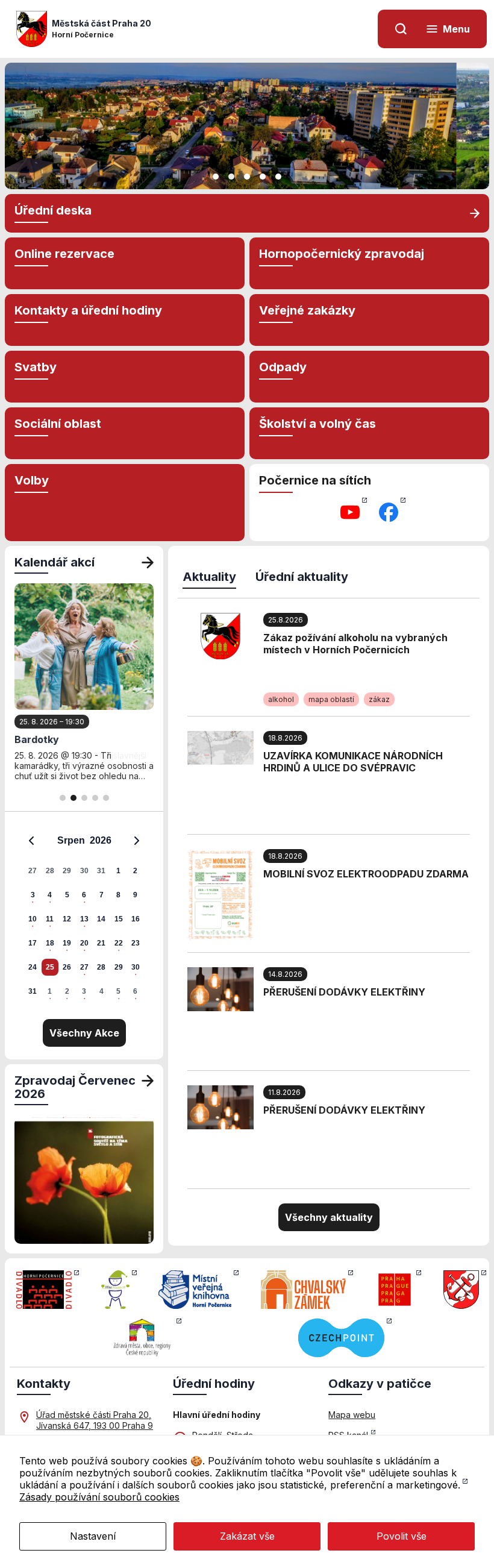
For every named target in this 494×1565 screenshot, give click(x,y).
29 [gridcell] (67, 871)
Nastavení (93, 1536)
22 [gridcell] (118, 943)
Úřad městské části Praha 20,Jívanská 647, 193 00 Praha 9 (94, 1420)
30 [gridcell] (84, 871)
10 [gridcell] (32, 919)
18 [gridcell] (50, 943)
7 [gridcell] (101, 895)
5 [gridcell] (67, 895)
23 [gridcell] (135, 943)
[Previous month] (31, 840)
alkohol (281, 699)
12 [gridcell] (67, 919)
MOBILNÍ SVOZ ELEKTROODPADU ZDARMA (366, 874)
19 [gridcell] (67, 943)
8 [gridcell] (118, 895)
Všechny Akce (84, 1033)
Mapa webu (351, 1415)
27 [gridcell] (32, 871)
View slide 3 (247, 177)
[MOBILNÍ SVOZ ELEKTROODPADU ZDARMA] (220, 894)
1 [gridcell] (118, 871)
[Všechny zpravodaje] (148, 1087)
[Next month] (137, 840)
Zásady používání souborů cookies (99, 1497)
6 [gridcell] (84, 895)
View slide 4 (263, 177)
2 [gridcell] (135, 871)
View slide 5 (278, 177)
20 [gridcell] (84, 943)
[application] (84, 915)
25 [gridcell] (50, 967)
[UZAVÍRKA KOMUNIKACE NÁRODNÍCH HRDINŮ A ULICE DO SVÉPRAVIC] (220, 747)
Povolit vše (402, 1536)
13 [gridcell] (84, 919)
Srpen (71, 840)
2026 (100, 840)
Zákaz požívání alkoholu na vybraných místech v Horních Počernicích (355, 644)
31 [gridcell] (101, 871)
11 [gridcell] (50, 919)
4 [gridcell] (50, 895)
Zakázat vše (247, 1536)
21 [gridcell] (101, 943)
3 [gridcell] (33, 895)
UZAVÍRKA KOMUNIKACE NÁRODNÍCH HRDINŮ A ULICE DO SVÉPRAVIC (353, 762)
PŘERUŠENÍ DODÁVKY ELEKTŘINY (344, 992)
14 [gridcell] (101, 919)
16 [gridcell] (135, 919)
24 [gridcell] (32, 967)
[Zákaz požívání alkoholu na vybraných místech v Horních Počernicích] (220, 635)
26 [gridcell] (67, 967)
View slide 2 (231, 177)
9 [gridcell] (135, 895)
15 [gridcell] (118, 919)
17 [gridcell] (32, 943)
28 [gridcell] (50, 871)
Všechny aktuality (329, 1217)
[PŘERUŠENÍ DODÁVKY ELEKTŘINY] (220, 988)
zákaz (379, 699)
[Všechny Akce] (148, 562)
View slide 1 (216, 177)
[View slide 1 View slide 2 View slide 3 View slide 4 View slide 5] (247, 126)
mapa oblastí (331, 699)
